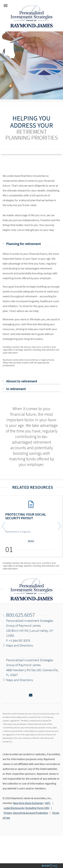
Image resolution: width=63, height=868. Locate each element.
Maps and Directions (19, 645)
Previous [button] (4, 526)
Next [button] (58, 526)
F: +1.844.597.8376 (18, 640)
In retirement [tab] (16, 389)
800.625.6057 (20, 614)
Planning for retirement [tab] (23, 243)
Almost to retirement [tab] (21, 381)
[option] (31, 526)
